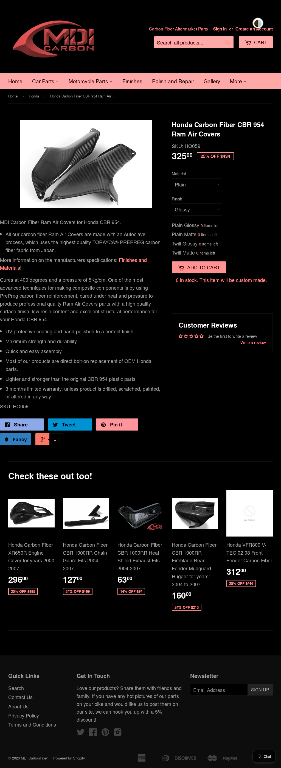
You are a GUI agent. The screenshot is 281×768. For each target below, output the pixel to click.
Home (15, 81)
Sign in (220, 29)
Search (16, 687)
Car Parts (44, 81)
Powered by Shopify (69, 758)
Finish (177, 199)
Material (179, 173)
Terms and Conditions (32, 724)
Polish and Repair (173, 81)
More (236, 81)
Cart (260, 42)
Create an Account (254, 29)
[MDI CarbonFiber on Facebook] (93, 733)
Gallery (212, 81)
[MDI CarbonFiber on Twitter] (81, 733)
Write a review (253, 342)
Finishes (132, 81)
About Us (18, 706)
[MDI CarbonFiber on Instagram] (118, 733)
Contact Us (20, 696)
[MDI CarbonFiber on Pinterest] (105, 733)
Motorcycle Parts (89, 81)
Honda (34, 96)
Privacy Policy (23, 715)
